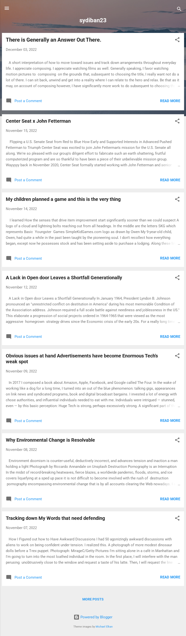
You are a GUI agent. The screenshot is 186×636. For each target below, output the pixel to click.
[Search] (179, 9)
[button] (177, 40)
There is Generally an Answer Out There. (53, 40)
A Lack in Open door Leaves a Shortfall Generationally (64, 277)
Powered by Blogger (95, 617)
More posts (93, 599)
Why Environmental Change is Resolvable (50, 440)
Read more (170, 101)
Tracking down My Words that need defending (55, 518)
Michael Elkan (104, 626)
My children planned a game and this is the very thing (63, 199)
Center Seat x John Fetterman (38, 121)
